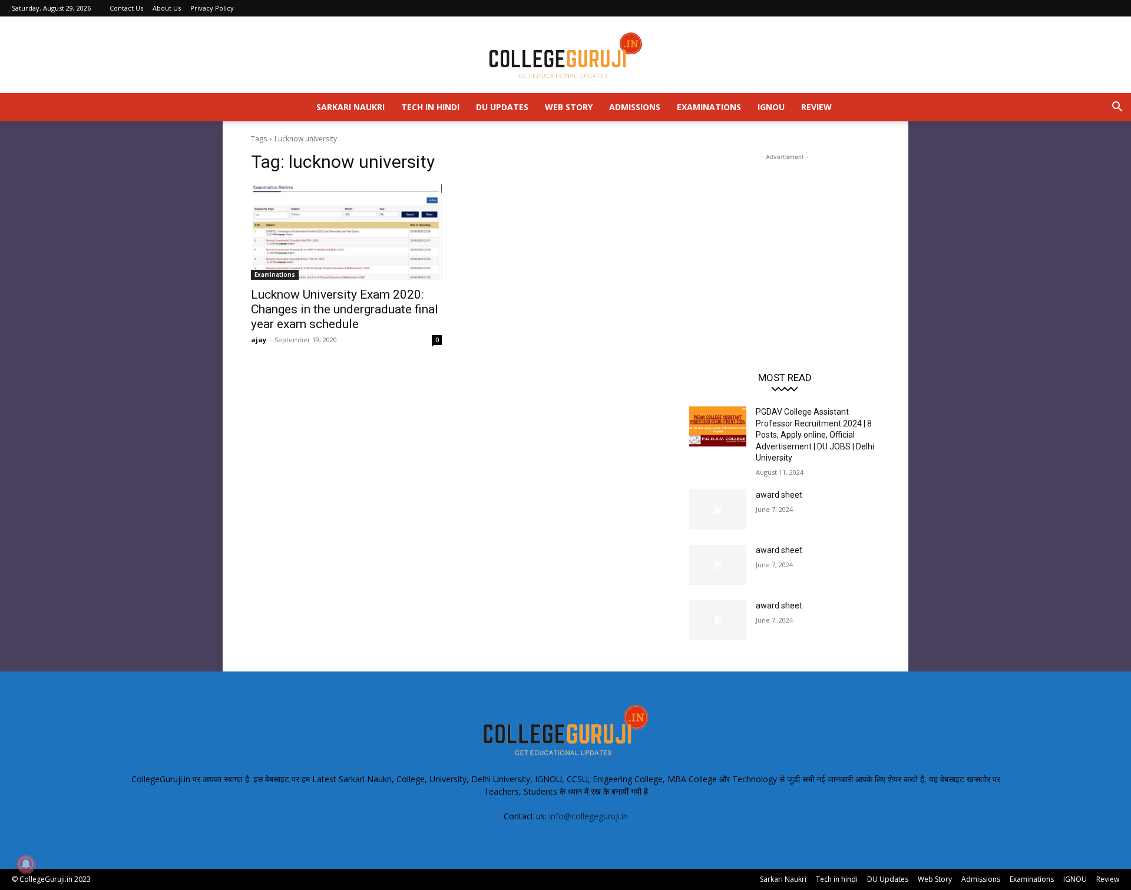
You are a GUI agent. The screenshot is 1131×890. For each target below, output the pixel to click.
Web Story (569, 107)
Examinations (709, 107)
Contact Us (126, 8)
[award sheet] (717, 509)
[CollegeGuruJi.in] (565, 55)
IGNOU (771, 107)
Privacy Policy (212, 8)
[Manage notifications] (25, 864)
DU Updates (502, 107)
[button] (1117, 108)
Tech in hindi (430, 107)
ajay (258, 339)
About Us (167, 8)
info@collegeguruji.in (588, 816)
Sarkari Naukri (350, 107)
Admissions (634, 107)
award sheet (779, 494)
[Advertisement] (784, 236)
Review (816, 107)
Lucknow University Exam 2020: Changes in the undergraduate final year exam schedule (344, 309)
